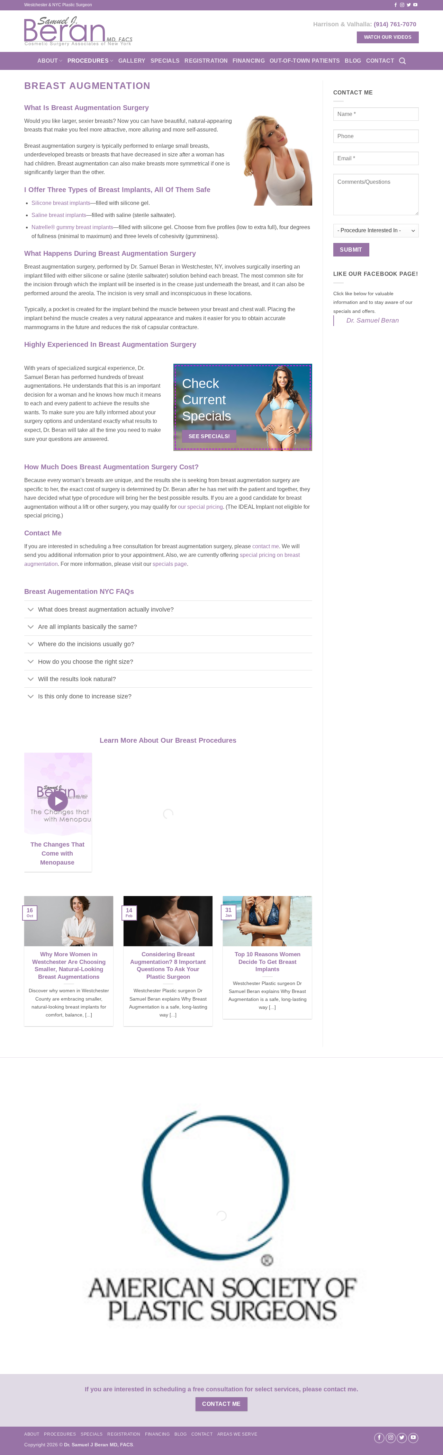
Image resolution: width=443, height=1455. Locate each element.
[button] (58, 801)
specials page (170, 564)
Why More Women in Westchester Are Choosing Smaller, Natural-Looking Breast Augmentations (69, 965)
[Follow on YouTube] (415, 5)
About (47, 61)
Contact (380, 61)
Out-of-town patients (305, 61)
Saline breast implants (58, 215)
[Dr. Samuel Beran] (78, 31)
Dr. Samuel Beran (372, 320)
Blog (353, 61)
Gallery (132, 61)
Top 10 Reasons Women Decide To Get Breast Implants (267, 962)
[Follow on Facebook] (396, 5)
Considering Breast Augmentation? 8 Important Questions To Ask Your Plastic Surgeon (168, 965)
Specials (165, 61)
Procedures (88, 61)
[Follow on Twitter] (409, 5)
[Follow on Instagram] (402, 5)
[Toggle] (31, 610)
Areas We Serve (237, 1434)
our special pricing (200, 507)
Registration (206, 61)
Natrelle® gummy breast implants (72, 227)
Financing (249, 61)
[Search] (402, 60)
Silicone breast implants (60, 203)
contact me (265, 546)
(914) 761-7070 (395, 24)
